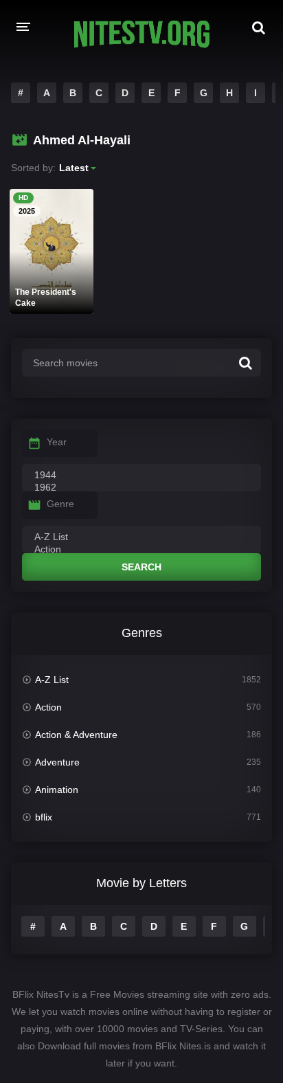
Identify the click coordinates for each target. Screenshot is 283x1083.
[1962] (141, 488)
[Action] (141, 550)
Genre (60, 503)
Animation (56, 789)
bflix (43, 817)
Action (48, 707)
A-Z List (52, 679)
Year (57, 441)
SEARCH (141, 566)
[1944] (141, 475)
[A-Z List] (141, 537)
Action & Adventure (76, 734)
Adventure (57, 762)
